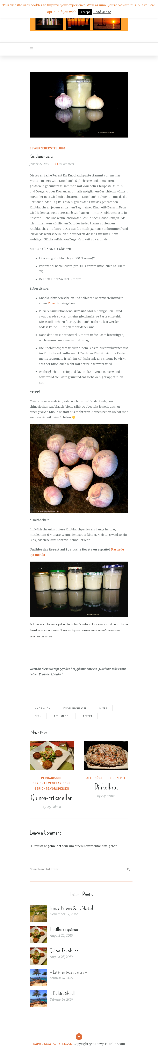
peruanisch (62, 716)
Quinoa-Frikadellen (52, 797)
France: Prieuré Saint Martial (71, 908)
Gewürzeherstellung (47, 148)
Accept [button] (85, 12)
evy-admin (54, 807)
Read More (102, 12)
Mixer (52, 303)
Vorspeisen (59, 788)
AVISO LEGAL (62, 1044)
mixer (103, 708)
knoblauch (43, 708)
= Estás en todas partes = (68, 972)
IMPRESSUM (42, 1044)
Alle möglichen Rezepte (106, 778)
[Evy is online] (79, 21)
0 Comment (66, 164)
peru (38, 716)
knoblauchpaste (75, 708)
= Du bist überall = (64, 993)
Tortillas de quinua (64, 929)
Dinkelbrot (106, 787)
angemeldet (52, 846)
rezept (87, 716)
